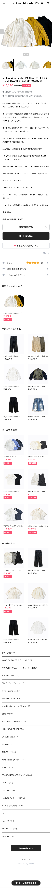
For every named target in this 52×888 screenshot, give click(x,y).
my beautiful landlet (11, 691)
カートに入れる (26, 236)
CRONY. (5, 813)
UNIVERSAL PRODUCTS (13, 729)
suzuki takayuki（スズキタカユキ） (16, 706)
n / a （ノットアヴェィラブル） (13, 806)
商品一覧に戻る (26, 848)
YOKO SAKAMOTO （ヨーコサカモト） (18, 660)
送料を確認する (26, 92)
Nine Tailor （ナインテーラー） (14, 760)
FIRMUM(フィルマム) (10, 675)
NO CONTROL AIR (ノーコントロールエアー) (20, 668)
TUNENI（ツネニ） (9, 752)
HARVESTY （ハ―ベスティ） (13, 798)
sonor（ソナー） (8, 767)
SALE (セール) (8, 836)
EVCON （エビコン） (10, 737)
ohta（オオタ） (7, 714)
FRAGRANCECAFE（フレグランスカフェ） (18, 775)
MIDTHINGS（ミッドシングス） (14, 721)
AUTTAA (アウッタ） (10, 829)
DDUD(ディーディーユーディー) (15, 683)
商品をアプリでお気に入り (27, 246)
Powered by (23, 864)
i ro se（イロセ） (8, 790)
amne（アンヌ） (8, 744)
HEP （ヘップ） (7, 783)
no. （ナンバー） (8, 821)
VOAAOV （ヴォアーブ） (11, 698)
